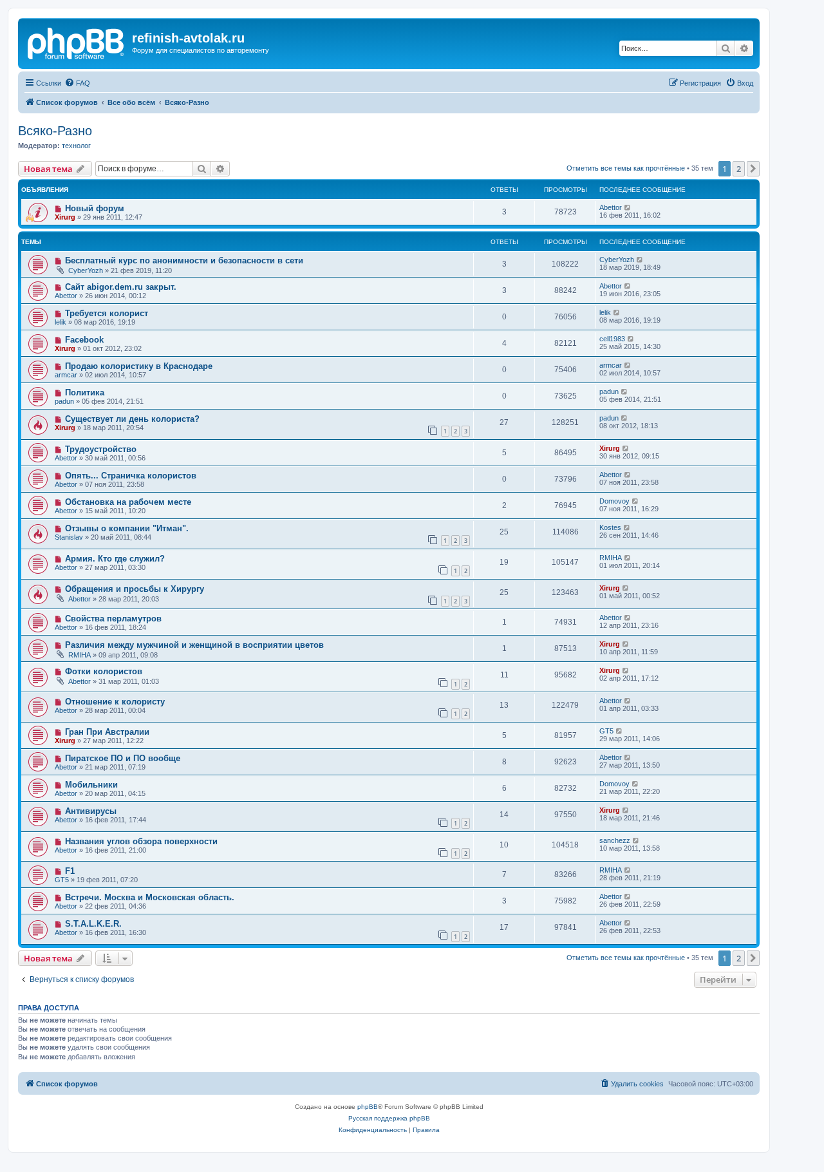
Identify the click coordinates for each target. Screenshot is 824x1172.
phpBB (367, 1106)
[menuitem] (77, 83)
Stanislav (69, 537)
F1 (70, 871)
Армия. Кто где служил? (115, 558)
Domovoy (614, 501)
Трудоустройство (100, 449)
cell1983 (612, 339)
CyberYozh (85, 270)
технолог (76, 145)
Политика (84, 392)
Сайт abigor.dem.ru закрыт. (120, 287)
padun (64, 401)
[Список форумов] (76, 41)
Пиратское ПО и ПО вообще (122, 758)
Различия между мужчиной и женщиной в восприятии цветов (194, 645)
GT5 (606, 731)
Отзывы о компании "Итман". (127, 528)
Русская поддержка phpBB (389, 1118)
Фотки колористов (103, 671)
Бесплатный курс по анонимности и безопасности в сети (184, 260)
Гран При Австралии (107, 732)
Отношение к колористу (115, 701)
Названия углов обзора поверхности (141, 841)
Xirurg (65, 217)
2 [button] (738, 169)
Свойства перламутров (113, 618)
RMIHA (610, 558)
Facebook (84, 340)
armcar (66, 375)
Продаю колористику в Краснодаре (138, 366)
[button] (753, 168)
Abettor (610, 207)
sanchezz (614, 840)
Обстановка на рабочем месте (128, 502)
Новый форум (94, 208)
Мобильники (91, 784)
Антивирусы (91, 811)
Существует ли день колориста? (132, 419)
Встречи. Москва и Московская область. (149, 897)
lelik (60, 322)
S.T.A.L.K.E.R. (93, 924)
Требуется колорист (106, 313)
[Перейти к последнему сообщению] (628, 207)
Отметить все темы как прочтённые (625, 168)
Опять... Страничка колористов (130, 475)
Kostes (610, 527)
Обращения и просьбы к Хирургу (134, 589)
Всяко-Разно (55, 131)
